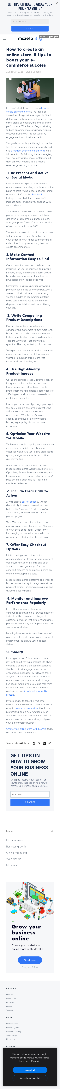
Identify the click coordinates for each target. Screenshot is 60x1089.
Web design (13, 858)
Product (9, 994)
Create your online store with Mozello (26, 728)
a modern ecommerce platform (28, 150)
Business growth (16, 846)
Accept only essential (30, 1078)
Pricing (9, 1006)
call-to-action (29, 501)
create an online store (27, 708)
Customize (36, 1061)
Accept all (30, 1070)
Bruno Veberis (33, 71)
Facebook (37, 194)
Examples (10, 1002)
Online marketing (16, 852)
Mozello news (14, 840)
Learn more (24, 1061)
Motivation (12, 865)
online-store (11, 998)
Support (9, 1010)
